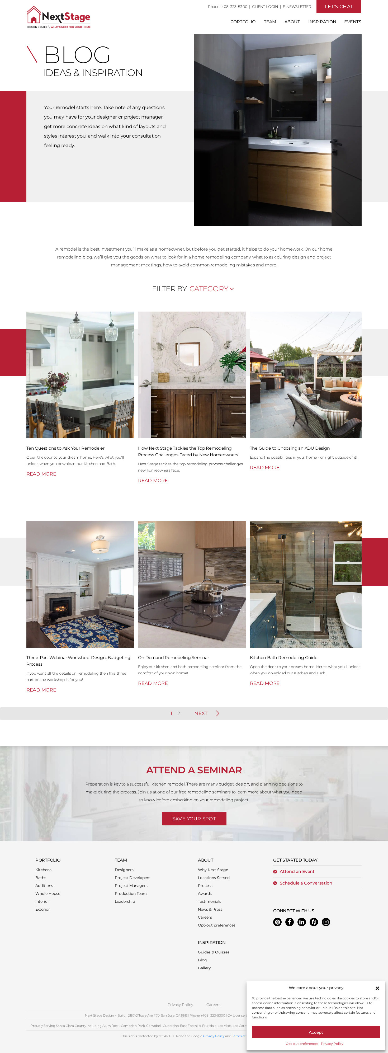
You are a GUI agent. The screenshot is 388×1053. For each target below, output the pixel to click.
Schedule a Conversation (306, 883)
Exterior (42, 909)
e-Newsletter (297, 6)
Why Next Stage (213, 869)
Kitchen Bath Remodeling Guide (284, 657)
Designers (124, 869)
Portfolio (242, 21)
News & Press (210, 909)
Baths (40, 877)
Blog (202, 960)
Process (205, 885)
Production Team (131, 893)
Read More (41, 474)
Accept (316, 1032)
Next (200, 713)
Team (270, 21)
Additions (44, 885)
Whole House (47, 893)
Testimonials (209, 901)
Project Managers (131, 885)
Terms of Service (244, 1036)
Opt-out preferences (302, 1044)
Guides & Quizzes (213, 952)
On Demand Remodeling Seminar (173, 657)
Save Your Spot (194, 819)
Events (352, 21)
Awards (205, 893)
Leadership (125, 901)
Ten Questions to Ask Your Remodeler (65, 448)
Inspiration (322, 21)
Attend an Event (297, 871)
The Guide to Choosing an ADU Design (290, 448)
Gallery (204, 968)
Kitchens (43, 869)
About (292, 21)
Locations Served (214, 877)
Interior (42, 901)
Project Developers (132, 877)
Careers (205, 917)
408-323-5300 (234, 6)
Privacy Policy (332, 1044)
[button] (377, 987)
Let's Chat (339, 7)
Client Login (265, 6)
